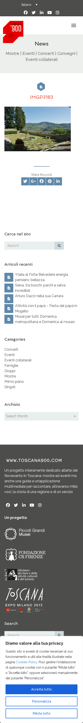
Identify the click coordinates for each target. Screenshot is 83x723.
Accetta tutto (41, 689)
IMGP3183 (41, 97)
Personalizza (41, 701)
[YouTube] (49, 13)
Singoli (9, 387)
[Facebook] (26, 13)
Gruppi (9, 371)
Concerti (11, 349)
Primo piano (14, 381)
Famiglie (11, 365)
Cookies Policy (26, 662)
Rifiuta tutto (41, 713)
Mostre (10, 376)
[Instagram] (57, 13)
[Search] (59, 246)
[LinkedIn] (42, 13)
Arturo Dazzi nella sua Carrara (39, 296)
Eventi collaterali (17, 360)
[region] (41, 679)
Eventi (9, 355)
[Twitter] (34, 13)
